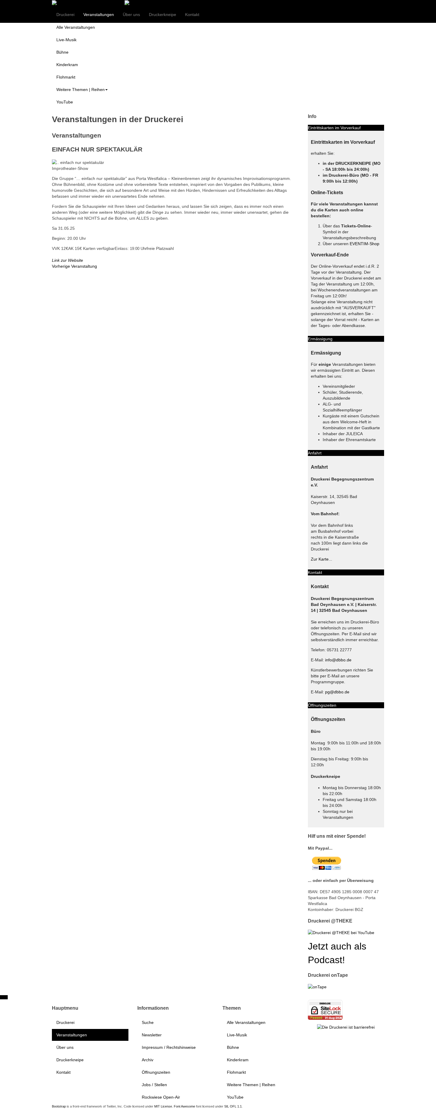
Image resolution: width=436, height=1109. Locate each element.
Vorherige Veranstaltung (74, 266)
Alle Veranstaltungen (75, 27)
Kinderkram (67, 64)
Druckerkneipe (162, 14)
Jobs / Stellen (154, 1084)
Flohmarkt (65, 77)
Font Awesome (184, 1106)
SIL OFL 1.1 (233, 1106)
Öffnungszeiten (156, 1072)
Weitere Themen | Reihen (80, 89)
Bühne (62, 52)
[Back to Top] (4, 997)
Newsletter (152, 1035)
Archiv (147, 1059)
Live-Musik (66, 39)
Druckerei (65, 14)
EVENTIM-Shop (364, 243)
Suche (148, 1022)
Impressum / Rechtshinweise (169, 1047)
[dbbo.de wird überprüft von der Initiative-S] (346, 1027)
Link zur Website (67, 260)
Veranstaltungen (98, 14)
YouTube (64, 102)
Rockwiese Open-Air (161, 1097)
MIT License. (163, 1106)
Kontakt (192, 14)
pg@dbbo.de (337, 692)
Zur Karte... (321, 559)
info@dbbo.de (338, 660)
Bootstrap (59, 1106)
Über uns (131, 14)
